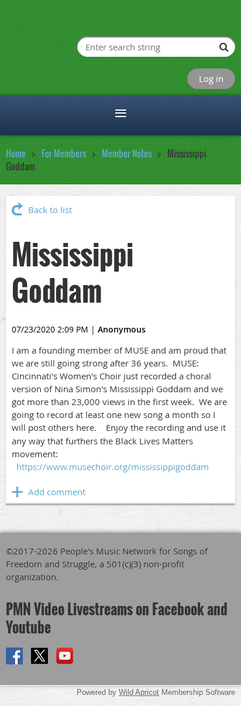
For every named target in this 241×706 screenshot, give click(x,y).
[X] (39, 655)
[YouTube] (64, 655)
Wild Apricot (139, 692)
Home (16, 153)
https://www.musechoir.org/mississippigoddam (112, 466)
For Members (64, 153)
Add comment (17, 492)
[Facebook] (14, 655)
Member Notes (127, 153)
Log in (211, 78)
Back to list (50, 209)
